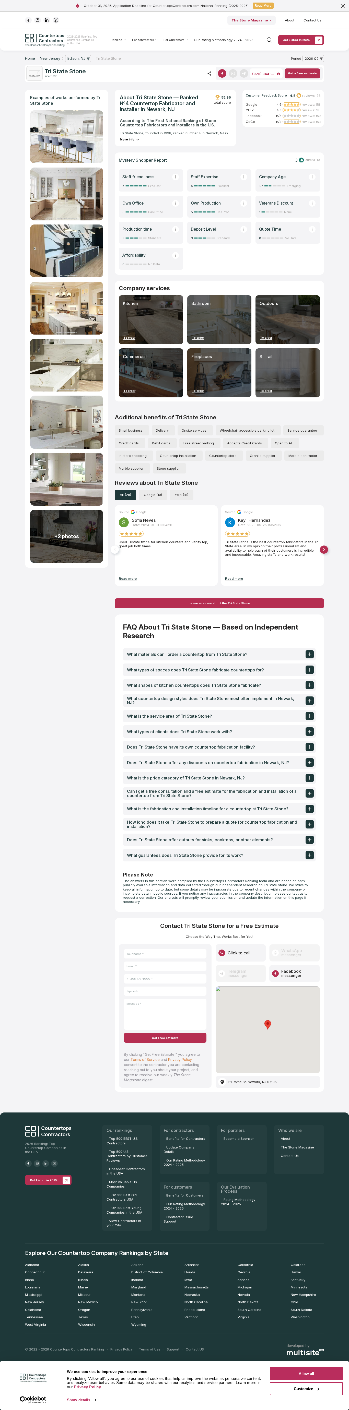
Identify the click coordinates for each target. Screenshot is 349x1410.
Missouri (84, 1295)
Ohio (294, 1302)
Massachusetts (196, 1287)
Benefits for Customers (184, 1195)
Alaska (83, 1265)
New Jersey (34, 1302)
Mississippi (33, 1295)
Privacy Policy (180, 1059)
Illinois (83, 1280)
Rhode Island (194, 1310)
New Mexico (88, 1302)
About (289, 20)
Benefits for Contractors (185, 1138)
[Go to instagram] (37, 20)
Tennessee (34, 1317)
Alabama (32, 1265)
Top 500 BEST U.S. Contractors (122, 1140)
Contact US (195, 1349)
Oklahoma (33, 1310)
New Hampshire (303, 1295)
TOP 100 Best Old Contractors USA (122, 1197)
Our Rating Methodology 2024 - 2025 (223, 40)
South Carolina (249, 1310)
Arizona (137, 1265)
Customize (303, 1389)
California (245, 1265)
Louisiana (32, 1287)
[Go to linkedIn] (46, 20)
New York (139, 1302)
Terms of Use (149, 1349)
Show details (78, 1400)
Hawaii (296, 1272)
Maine (83, 1287)
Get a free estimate (302, 73)
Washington (300, 1317)
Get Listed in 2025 (296, 40)
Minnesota (299, 1287)
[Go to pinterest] (56, 20)
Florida (189, 1272)
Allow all (306, 1373)
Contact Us (312, 20)
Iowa (188, 1280)
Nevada (244, 1295)
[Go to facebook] (28, 20)
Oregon (84, 1310)
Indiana (137, 1280)
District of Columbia (147, 1272)
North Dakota (248, 1302)
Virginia (244, 1317)
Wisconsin (86, 1324)
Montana (138, 1295)
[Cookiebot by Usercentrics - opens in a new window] (33, 1400)
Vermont (191, 1317)
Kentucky (298, 1280)
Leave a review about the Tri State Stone (219, 603)
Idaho (29, 1280)
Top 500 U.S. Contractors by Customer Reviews (127, 1156)
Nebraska (192, 1295)
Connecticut (35, 1272)
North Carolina (196, 1302)
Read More (263, 5)
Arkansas (192, 1265)
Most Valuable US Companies (122, 1184)
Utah (135, 1317)
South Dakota (301, 1310)
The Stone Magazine (249, 20)
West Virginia (35, 1324)
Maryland (138, 1287)
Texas (83, 1317)
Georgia (244, 1272)
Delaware (86, 1272)
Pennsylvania (142, 1310)
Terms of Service (145, 1059)
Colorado (298, 1265)
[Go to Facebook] (222, 73)
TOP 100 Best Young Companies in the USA (124, 1210)
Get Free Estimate (165, 1038)
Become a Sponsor (239, 1138)
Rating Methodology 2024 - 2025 (238, 1202)
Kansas (243, 1280)
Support (173, 1349)
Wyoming (138, 1324)
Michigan (245, 1287)
